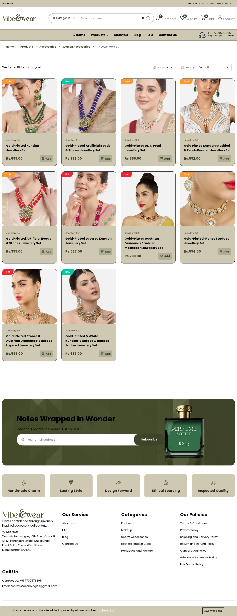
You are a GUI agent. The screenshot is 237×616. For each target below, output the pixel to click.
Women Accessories (76, 47)
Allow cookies (213, 610)
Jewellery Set (13, 140)
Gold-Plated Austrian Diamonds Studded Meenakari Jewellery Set (144, 243)
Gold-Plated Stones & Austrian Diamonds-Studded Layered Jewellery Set (29, 341)
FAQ (150, 35)
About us (121, 35)
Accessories (47, 47)
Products (98, 35)
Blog (137, 35)
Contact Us (168, 35)
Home (80, 35)
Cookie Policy (105, 610)
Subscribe (149, 439)
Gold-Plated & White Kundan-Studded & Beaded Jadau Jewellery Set (87, 341)
